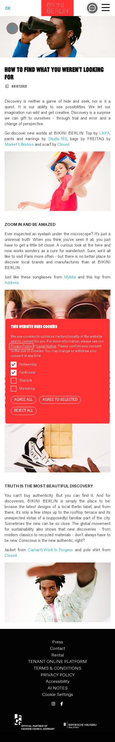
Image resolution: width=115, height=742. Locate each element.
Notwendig (27, 364)
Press (57, 642)
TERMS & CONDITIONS (57, 668)
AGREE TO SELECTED (60, 399)
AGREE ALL (23, 399)
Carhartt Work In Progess (50, 550)
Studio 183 (57, 139)
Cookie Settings (57, 695)
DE (8, 8)
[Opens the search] (92, 8)
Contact (57, 649)
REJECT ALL (23, 410)
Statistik (25, 380)
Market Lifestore (19, 145)
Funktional (27, 372)
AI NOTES (58, 688)
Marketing (27, 388)
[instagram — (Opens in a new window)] (53, 704)
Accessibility (57, 682)
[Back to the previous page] (12, 28)
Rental (57, 655)
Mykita (70, 277)
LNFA (104, 133)
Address (12, 283)
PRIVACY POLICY (58, 675)
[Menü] (106, 8)
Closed (63, 145)
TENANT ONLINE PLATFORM (57, 662)
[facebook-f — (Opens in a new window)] (61, 704)
